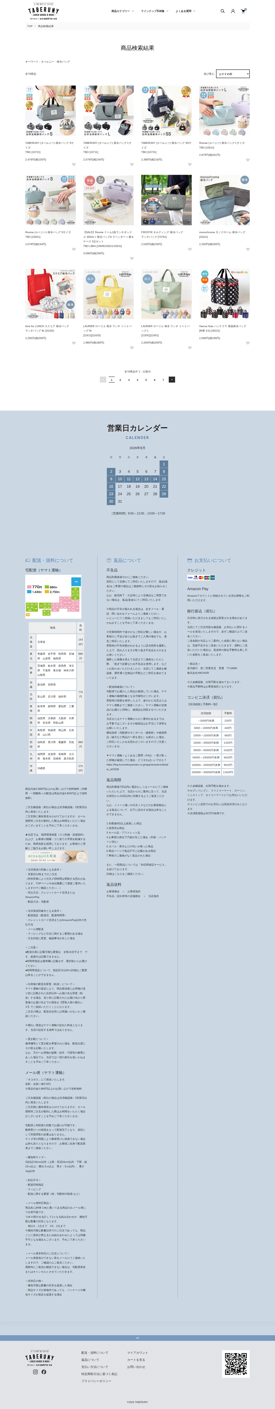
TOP (30, 26)
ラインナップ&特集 (152, 11)
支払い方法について (94, 1366)
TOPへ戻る (137, 1338)
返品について (90, 1359)
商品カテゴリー (120, 11)
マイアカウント (137, 1352)
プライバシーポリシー (96, 1381)
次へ (172, 380)
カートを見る (136, 1359)
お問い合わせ (136, 1366)
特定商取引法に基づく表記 (99, 1374)
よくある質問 (183, 11)
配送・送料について (94, 1352)
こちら (118, 873)
